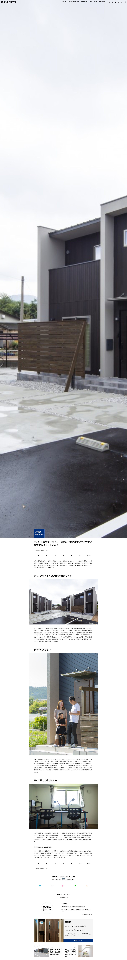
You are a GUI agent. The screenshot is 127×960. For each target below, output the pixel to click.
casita (68, 922)
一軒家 (46, 550)
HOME (64, 2)
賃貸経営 (37, 550)
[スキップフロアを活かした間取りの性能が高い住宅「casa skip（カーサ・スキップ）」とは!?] (85, 951)
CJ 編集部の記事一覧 (87, 914)
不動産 (38, 532)
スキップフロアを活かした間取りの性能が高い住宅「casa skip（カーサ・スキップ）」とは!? (71, 951)
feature (102, 2)
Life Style (93, 2)
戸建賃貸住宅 (42, 550)
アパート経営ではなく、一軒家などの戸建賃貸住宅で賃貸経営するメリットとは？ (63, 543)
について (78, 940)
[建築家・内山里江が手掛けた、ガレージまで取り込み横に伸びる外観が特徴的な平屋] (41, 951)
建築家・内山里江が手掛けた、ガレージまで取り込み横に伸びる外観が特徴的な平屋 (56, 951)
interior (84, 2)
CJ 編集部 (64, 903)
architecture (73, 2)
